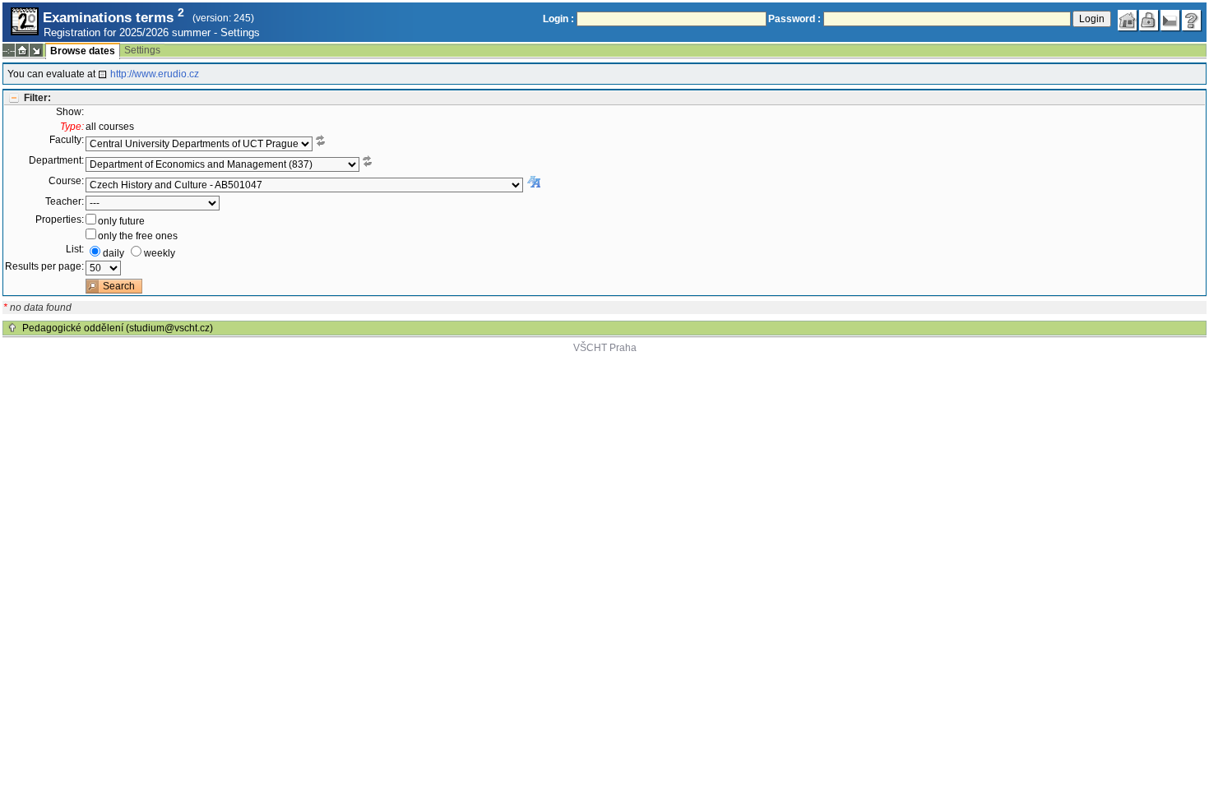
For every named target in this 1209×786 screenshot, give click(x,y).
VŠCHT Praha (605, 348)
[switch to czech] (1170, 20)
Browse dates (82, 51)
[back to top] (12, 328)
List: (75, 249)
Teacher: (64, 201)
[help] (1191, 20)
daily (113, 253)
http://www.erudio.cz (154, 74)
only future (121, 221)
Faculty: (66, 140)
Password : (794, 19)
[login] (1149, 20)
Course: (66, 181)
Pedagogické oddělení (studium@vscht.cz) (117, 328)
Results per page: (44, 266)
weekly (159, 253)
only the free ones (138, 236)
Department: (56, 160)
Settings (240, 32)
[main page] (1127, 20)
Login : (558, 19)
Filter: (37, 98)
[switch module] (36, 50)
